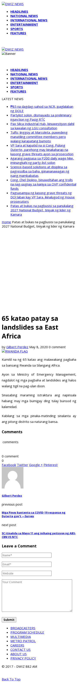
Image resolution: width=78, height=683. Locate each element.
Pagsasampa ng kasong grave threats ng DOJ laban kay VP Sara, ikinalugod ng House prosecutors (42, 197)
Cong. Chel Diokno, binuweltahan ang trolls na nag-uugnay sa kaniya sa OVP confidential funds (43, 184)
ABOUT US (18, 654)
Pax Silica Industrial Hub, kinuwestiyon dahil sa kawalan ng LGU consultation (42, 126)
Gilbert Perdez (17, 347)
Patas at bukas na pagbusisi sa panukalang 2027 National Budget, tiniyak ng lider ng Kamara (41, 210)
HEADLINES (19, 11)
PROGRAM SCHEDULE (27, 632)
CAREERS (17, 645)
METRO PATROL (23, 641)
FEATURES (18, 33)
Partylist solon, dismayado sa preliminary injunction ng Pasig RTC (41, 117)
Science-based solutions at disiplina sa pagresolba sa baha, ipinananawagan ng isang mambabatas (39, 171)
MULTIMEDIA (20, 636)
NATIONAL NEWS (24, 16)
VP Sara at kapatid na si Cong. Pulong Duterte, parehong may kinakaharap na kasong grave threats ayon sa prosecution (41, 149)
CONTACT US (20, 649)
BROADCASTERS (22, 628)
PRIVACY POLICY (23, 658)
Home (6, 222)
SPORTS (16, 29)
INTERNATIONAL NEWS (28, 20)
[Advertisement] (39, 271)
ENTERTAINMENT (24, 24)
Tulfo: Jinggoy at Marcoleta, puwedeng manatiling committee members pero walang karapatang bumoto (39, 136)
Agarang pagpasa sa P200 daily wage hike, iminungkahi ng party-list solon (42, 160)
